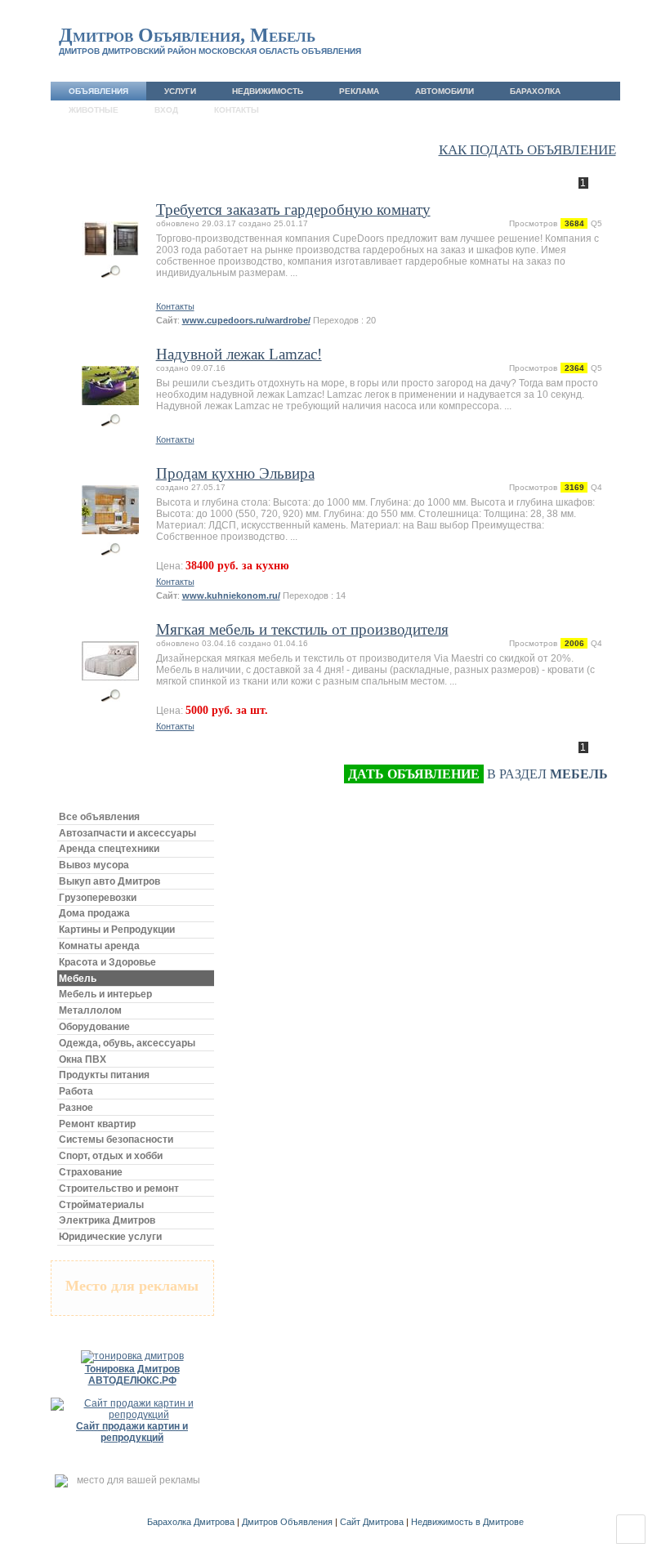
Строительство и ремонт (119, 1188)
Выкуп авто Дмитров (109, 881)
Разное (76, 1107)
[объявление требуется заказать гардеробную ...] (111, 271)
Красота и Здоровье (107, 962)
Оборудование (94, 1026)
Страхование (91, 1172)
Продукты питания (104, 1075)
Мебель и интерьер (105, 994)
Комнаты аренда (99, 946)
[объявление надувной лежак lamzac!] (111, 419)
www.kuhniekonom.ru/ (231, 595)
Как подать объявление (527, 150)
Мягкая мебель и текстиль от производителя (302, 629)
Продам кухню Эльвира (235, 473)
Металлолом (90, 1010)
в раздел (478, 774)
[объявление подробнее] (111, 232)
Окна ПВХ (82, 1059)
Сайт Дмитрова (372, 1522)
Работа (76, 1091)
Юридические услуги (110, 1236)
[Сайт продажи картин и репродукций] (132, 1414)
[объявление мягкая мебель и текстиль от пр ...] (111, 695)
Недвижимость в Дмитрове (467, 1522)
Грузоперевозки (97, 897)
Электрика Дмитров (107, 1220)
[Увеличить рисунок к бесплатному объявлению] (110, 271)
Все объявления (99, 817)
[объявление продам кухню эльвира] (111, 548)
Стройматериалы (101, 1205)
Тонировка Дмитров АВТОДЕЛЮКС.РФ (132, 1374)
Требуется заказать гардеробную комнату (293, 209)
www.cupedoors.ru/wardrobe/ (246, 320)
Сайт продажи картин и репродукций (132, 1431)
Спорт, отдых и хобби (111, 1156)
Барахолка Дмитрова (190, 1522)
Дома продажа (94, 913)
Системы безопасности (116, 1139)
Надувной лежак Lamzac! (239, 354)
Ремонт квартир (97, 1124)
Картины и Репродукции (117, 929)
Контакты (175, 306)
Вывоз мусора (94, 865)
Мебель (77, 978)
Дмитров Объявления (287, 1522)
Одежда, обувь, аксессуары (127, 1043)
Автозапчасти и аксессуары (127, 833)
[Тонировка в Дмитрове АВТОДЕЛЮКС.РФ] (132, 1356)
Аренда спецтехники (109, 848)
